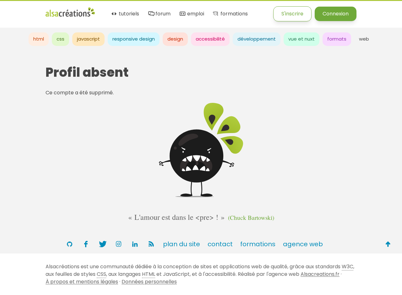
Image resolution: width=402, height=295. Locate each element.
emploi (195, 14)
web (364, 39)
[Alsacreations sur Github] (69, 244)
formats (336, 39)
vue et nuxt (301, 39)
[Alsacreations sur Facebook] (85, 244)
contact (220, 244)
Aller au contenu (61, 10)
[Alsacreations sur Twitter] (102, 244)
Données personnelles (149, 281)
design (175, 39)
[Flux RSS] (151, 244)
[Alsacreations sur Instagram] (118, 244)
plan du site (181, 244)
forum (162, 14)
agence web (303, 244)
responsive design (133, 39)
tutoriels (128, 14)
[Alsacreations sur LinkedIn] (134, 244)
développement (256, 39)
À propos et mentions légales (82, 281)
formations (233, 14)
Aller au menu (17, 10)
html (38, 39)
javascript (88, 39)
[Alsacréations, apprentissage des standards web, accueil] (70, 15)
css (60, 39)
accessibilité (210, 39)
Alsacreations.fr (320, 274)
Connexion (336, 13)
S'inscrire (292, 13)
